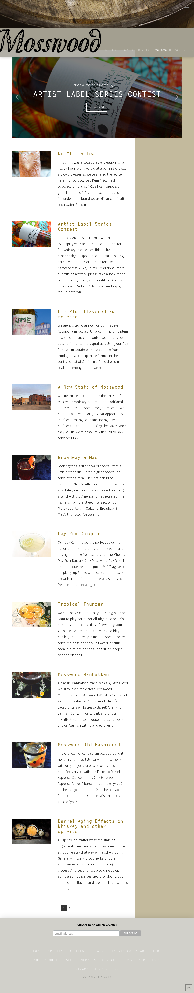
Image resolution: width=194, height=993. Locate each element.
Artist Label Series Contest (85, 226)
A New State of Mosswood (90, 387)
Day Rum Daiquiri (80, 534)
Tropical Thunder (80, 604)
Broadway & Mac (78, 457)
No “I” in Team (78, 154)
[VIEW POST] (31, 164)
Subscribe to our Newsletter (97, 925)
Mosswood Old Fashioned (89, 745)
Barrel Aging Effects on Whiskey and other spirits (90, 826)
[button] (186, 7)
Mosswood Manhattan (83, 674)
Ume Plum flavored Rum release (87, 314)
